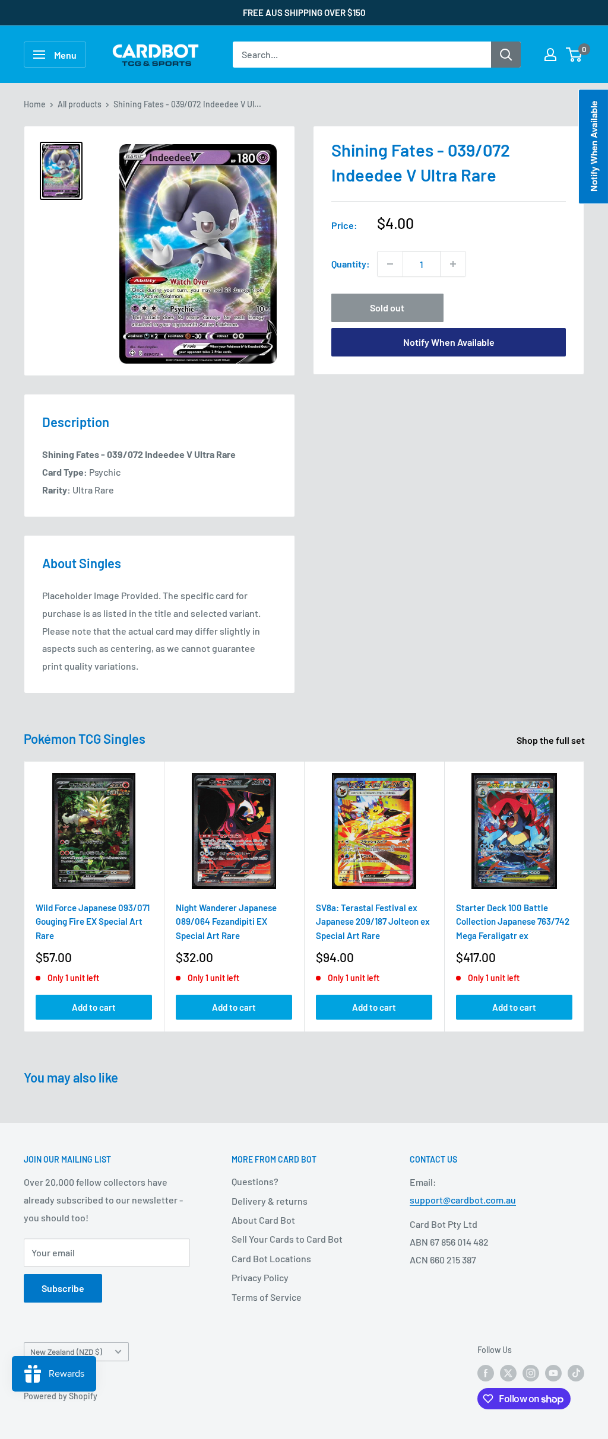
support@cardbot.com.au (463, 1199)
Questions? (255, 1181)
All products (80, 104)
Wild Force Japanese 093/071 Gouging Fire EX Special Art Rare (93, 921)
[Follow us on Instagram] (530, 1372)
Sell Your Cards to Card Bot (287, 1238)
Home (35, 104)
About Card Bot (263, 1219)
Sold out (387, 307)
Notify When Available (449, 342)
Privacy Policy (260, 1277)
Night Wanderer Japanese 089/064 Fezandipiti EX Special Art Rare (226, 921)
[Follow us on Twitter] (508, 1372)
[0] (574, 54)
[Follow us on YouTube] (553, 1372)
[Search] (506, 55)
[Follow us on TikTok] (576, 1372)
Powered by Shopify (60, 1396)
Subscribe (63, 1288)
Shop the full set (552, 740)
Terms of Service (267, 1297)
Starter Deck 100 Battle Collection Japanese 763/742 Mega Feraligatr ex (512, 921)
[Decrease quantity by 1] (390, 263)
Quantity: (350, 263)
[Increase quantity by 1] (453, 263)
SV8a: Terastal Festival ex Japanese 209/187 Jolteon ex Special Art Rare (373, 921)
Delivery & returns (270, 1200)
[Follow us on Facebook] (485, 1372)
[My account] (550, 54)
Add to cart (94, 1007)
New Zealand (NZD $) (66, 1351)
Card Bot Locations (271, 1258)
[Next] (584, 896)
